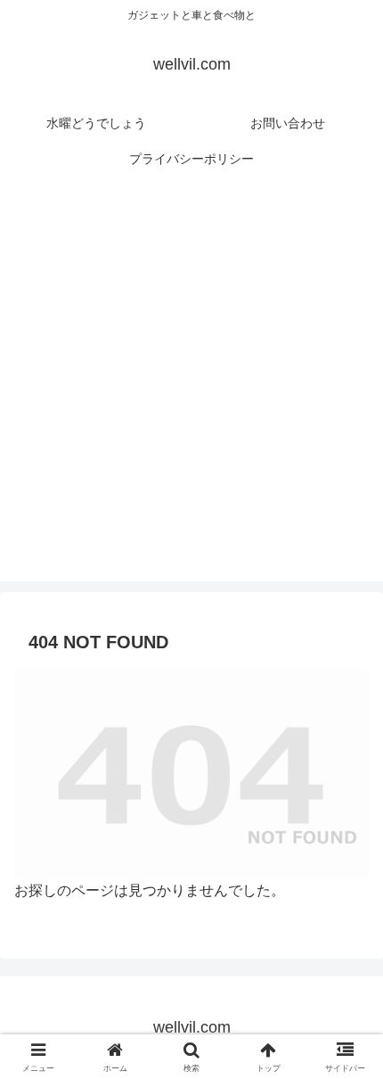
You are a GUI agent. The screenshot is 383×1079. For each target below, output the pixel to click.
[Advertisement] (191, 389)
